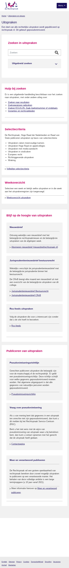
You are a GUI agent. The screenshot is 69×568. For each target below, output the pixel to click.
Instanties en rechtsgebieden (21, 111)
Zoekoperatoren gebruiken (20, 105)
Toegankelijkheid (37, 562)
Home (4, 16)
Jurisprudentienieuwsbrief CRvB (26, 295)
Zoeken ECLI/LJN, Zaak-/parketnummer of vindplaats (33, 108)
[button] (34, 63)
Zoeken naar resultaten (18, 102)
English (4, 562)
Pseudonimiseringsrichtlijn (23, 394)
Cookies (26, 562)
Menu (61, 5)
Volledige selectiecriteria (18, 169)
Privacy (19, 562)
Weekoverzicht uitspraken (19, 197)
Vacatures (56, 562)
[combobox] (34, 52)
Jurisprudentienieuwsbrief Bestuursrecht (29, 291)
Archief (4, 565)
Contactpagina (18, 444)
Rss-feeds (16, 326)
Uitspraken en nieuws (16, 16)
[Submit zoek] (56, 52)
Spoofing (48, 562)
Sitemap (12, 562)
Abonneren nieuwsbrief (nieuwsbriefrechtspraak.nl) (34, 247)
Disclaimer (12, 565)
